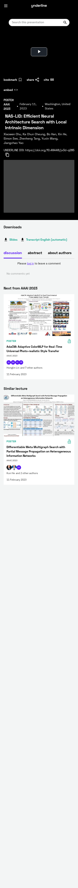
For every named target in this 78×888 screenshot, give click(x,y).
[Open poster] (9, 38)
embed (8, 89)
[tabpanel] (39, 269)
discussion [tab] (13, 252)
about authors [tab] (60, 252)
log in (30, 263)
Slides (13, 239)
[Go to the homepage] (39, 6)
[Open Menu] (6, 6)
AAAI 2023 (29, 288)
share (30, 79)
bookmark (10, 79)
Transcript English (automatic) (46, 239)
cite (46, 79)
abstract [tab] (35, 252)
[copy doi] (9, 155)
